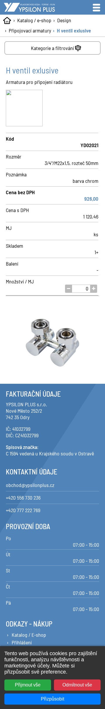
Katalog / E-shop (29, 634)
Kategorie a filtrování (52, 48)
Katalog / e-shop (34, 20)
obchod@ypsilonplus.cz (30, 485)
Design (64, 20)
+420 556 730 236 (23, 497)
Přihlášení (22, 642)
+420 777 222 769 (23, 510)
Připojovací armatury (30, 30)
